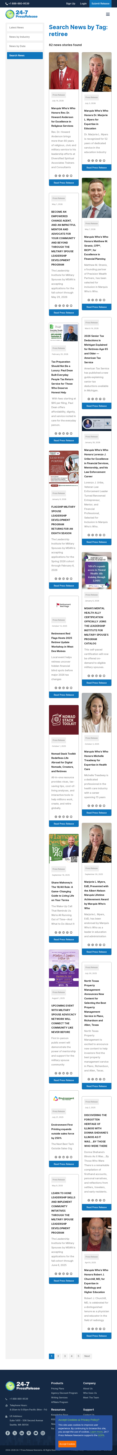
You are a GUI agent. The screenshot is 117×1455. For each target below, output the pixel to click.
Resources (58, 1409)
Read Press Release (64, 183)
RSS (53, 1420)
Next (87, 1356)
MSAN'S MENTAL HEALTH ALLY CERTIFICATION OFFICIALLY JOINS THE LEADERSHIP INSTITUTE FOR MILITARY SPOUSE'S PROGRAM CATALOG (96, 626)
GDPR (101, 1435)
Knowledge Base (59, 1415)
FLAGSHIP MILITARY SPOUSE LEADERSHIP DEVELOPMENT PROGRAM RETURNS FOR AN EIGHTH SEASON (63, 520)
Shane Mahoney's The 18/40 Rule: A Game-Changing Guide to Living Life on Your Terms (62, 891)
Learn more (96, 1431)
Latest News (16, 27)
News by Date (17, 46)
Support (88, 1409)
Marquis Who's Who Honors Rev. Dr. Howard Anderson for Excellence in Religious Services (63, 117)
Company (89, 1383)
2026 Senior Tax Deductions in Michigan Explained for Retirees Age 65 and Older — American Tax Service (96, 349)
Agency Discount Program (64, 1393)
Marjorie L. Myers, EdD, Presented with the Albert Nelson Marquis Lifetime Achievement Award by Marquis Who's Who (96, 895)
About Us (88, 1389)
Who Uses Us (90, 1393)
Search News (17, 55)
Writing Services (59, 1398)
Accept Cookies (67, 1444)
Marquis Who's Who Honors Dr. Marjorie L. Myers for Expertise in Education (96, 120)
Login (83, 3)
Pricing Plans (57, 1389)
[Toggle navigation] (108, 14)
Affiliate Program (59, 1402)
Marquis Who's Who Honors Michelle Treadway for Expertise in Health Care (96, 760)
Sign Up (70, 3)
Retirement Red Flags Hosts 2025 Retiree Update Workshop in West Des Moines (62, 642)
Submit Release (100, 3)
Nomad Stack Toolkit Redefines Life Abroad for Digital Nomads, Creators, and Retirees (63, 763)
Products (57, 1383)
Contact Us (88, 1415)
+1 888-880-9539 (18, 3)
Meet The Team (91, 1398)
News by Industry (19, 37)
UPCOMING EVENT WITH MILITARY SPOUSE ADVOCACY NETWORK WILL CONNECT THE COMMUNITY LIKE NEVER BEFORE (63, 1019)
